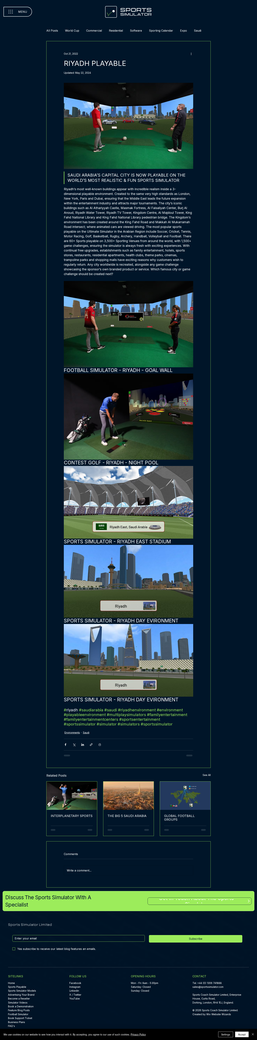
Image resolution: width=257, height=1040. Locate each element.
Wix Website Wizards (218, 1015)
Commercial (97, 30)
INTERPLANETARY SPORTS (67, 819)
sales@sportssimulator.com (207, 988)
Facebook (75, 984)
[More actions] (191, 54)
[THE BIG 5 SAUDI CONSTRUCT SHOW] (128, 797)
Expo (186, 30)
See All (204, 777)
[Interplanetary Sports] (73, 797)
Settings (225, 1034)
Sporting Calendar (164, 30)
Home (11, 984)
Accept (242, 1034)
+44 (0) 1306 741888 (209, 984)
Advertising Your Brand (21, 996)
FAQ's (11, 1027)
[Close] (253, 1034)
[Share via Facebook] (65, 747)
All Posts (55, 30)
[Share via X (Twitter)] (74, 747)
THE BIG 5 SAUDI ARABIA (127, 817)
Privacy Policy (138, 1034)
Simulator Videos (17, 1003)
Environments (72, 735)
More (200, 30)
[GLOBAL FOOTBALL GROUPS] (183, 797)
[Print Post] (99, 747)
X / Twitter (75, 996)
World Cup (75, 30)
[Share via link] (91, 747)
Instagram (74, 988)
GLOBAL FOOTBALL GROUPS (178, 819)
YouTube (74, 999)
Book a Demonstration (21, 1007)
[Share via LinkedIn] (82, 747)
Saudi (86, 735)
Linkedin (74, 992)
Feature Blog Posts (19, 1011)
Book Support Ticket (20, 1019)
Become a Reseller (19, 999)
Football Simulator (18, 1015)
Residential (119, 30)
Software (139, 30)
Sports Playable (17, 988)
